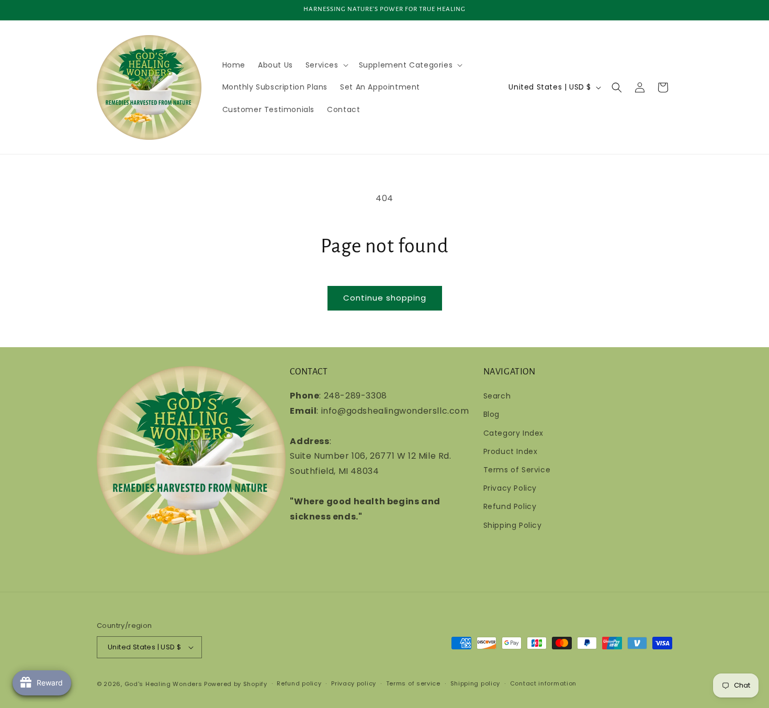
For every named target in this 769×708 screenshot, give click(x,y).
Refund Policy (510, 506)
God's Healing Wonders (163, 684)
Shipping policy (475, 683)
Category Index (513, 433)
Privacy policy (353, 683)
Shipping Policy (512, 525)
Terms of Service (517, 469)
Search (497, 396)
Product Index (510, 451)
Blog (491, 414)
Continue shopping (384, 297)
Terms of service (413, 683)
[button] (326, 65)
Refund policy (299, 683)
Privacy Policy (510, 488)
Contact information (543, 683)
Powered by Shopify (235, 684)
